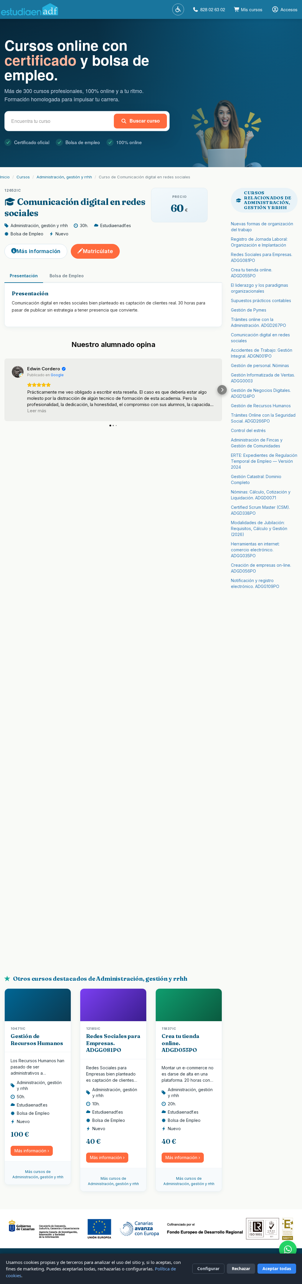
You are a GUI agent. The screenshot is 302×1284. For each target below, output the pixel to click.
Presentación (24, 275)
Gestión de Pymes (248, 309)
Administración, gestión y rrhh (64, 177)
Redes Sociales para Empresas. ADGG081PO (113, 1043)
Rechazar (241, 1268)
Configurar (208, 1268)
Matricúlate (98, 251)
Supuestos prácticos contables (261, 300)
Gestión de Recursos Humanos (37, 1039)
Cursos (23, 177)
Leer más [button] (36, 410)
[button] (4, 390)
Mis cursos (251, 9)
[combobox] (60, 121)
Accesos (289, 9)
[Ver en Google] (18, 372)
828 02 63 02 (212, 9)
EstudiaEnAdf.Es (29, 9)
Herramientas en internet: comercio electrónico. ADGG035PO (255, 549)
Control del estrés (248, 430)
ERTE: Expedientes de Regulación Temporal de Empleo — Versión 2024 (264, 461)
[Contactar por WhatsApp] (288, 1249)
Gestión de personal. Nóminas (260, 365)
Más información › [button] (31, 1150)
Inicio (5, 177)
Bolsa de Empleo (67, 275)
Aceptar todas (276, 1268)
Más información (38, 251)
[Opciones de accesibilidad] (178, 9)
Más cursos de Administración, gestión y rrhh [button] (37, 1174)
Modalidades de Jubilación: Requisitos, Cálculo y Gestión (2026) (259, 528)
